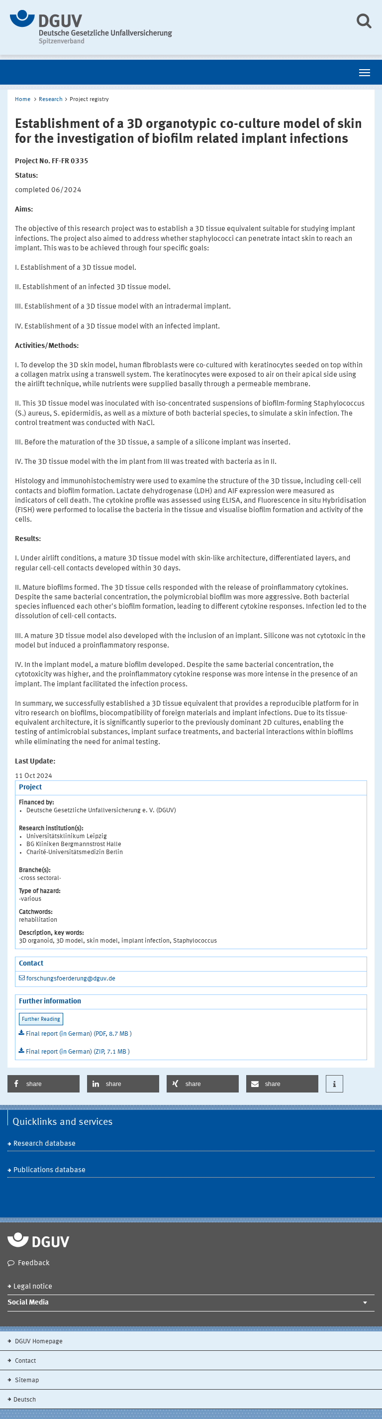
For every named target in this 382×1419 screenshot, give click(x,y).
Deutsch (24, 1400)
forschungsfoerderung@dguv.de (70, 979)
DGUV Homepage (38, 1341)
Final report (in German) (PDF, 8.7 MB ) (79, 1034)
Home (22, 100)
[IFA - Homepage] (175, 27)
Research (51, 100)
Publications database (49, 1170)
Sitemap (26, 1380)
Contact (24, 1361)
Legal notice (32, 1287)
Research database (44, 1144)
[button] (43, 1083)
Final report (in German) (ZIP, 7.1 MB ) (78, 1052)
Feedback (34, 1263)
